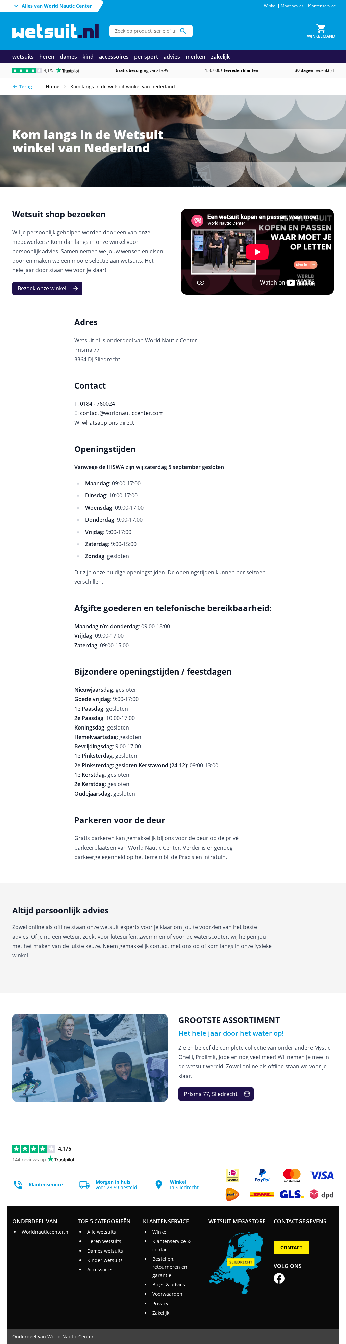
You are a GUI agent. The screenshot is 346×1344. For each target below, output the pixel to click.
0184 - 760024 (97, 403)
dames (68, 56)
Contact (291, 1247)
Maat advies (292, 6)
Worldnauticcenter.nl (46, 1232)
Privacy (160, 1303)
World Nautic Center (70, 1336)
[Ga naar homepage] (55, 31)
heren (46, 56)
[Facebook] (279, 1278)
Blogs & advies (168, 1284)
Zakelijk (160, 1313)
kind (88, 56)
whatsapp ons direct (108, 422)
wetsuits (23, 56)
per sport (146, 56)
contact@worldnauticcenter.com (122, 413)
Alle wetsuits (101, 1232)
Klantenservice (322, 6)
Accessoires (100, 1269)
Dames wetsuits (105, 1251)
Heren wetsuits (104, 1241)
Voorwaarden (167, 1294)
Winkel (270, 6)
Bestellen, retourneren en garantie (169, 1267)
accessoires (114, 56)
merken (195, 56)
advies (172, 56)
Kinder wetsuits (105, 1260)
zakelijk (220, 56)
